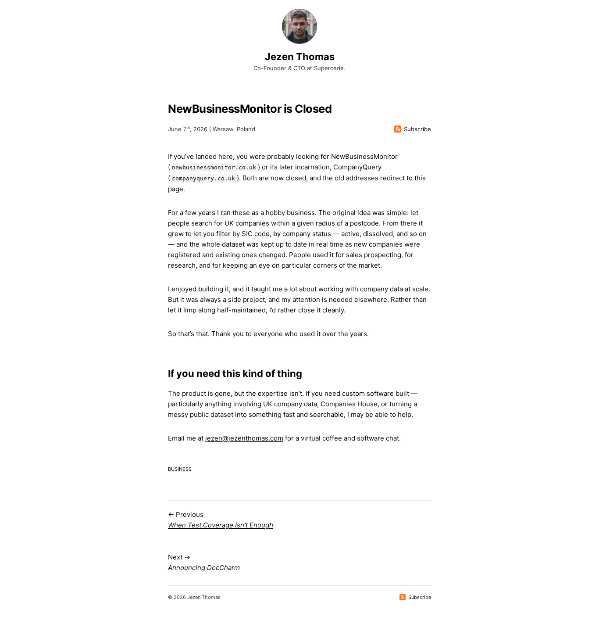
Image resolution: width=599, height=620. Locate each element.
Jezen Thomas (300, 56)
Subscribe (417, 129)
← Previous (220, 519)
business (180, 468)
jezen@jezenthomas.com (244, 438)
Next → (204, 562)
